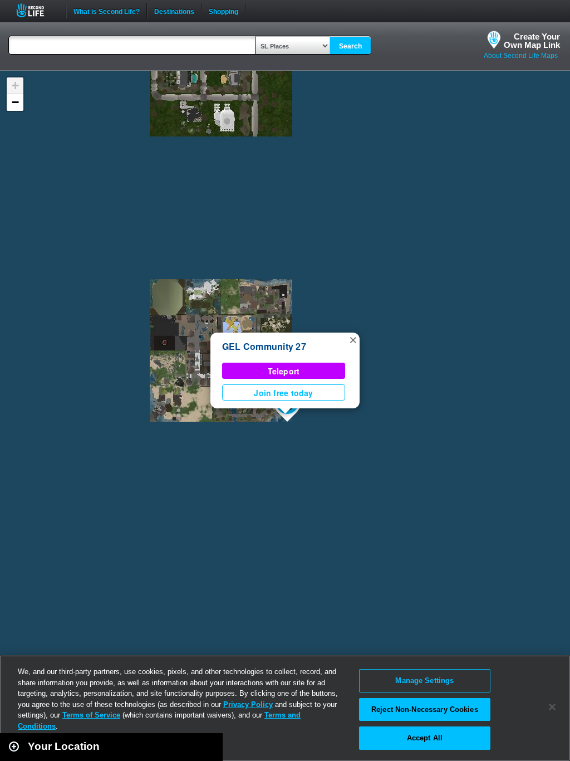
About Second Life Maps (521, 56)
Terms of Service (91, 715)
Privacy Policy (248, 704)
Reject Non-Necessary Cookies (424, 709)
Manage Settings (424, 680)
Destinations (174, 10)
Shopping (223, 10)
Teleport (284, 371)
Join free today (283, 392)
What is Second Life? (106, 10)
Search (350, 46)
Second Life (36, 10)
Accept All (425, 738)
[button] (353, 339)
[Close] (552, 707)
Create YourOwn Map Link (532, 41)
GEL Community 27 (264, 346)
